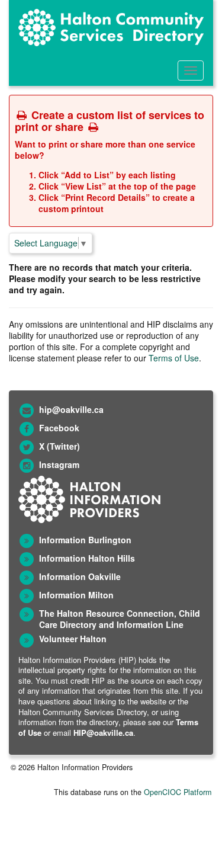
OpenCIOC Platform (177, 792)
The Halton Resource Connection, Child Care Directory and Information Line (119, 618)
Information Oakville (80, 576)
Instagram (59, 464)
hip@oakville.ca (71, 409)
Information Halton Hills (87, 558)
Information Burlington (85, 540)
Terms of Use (174, 358)
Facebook (59, 428)
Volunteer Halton (73, 639)
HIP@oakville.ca (103, 732)
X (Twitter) (59, 446)
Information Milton (76, 595)
